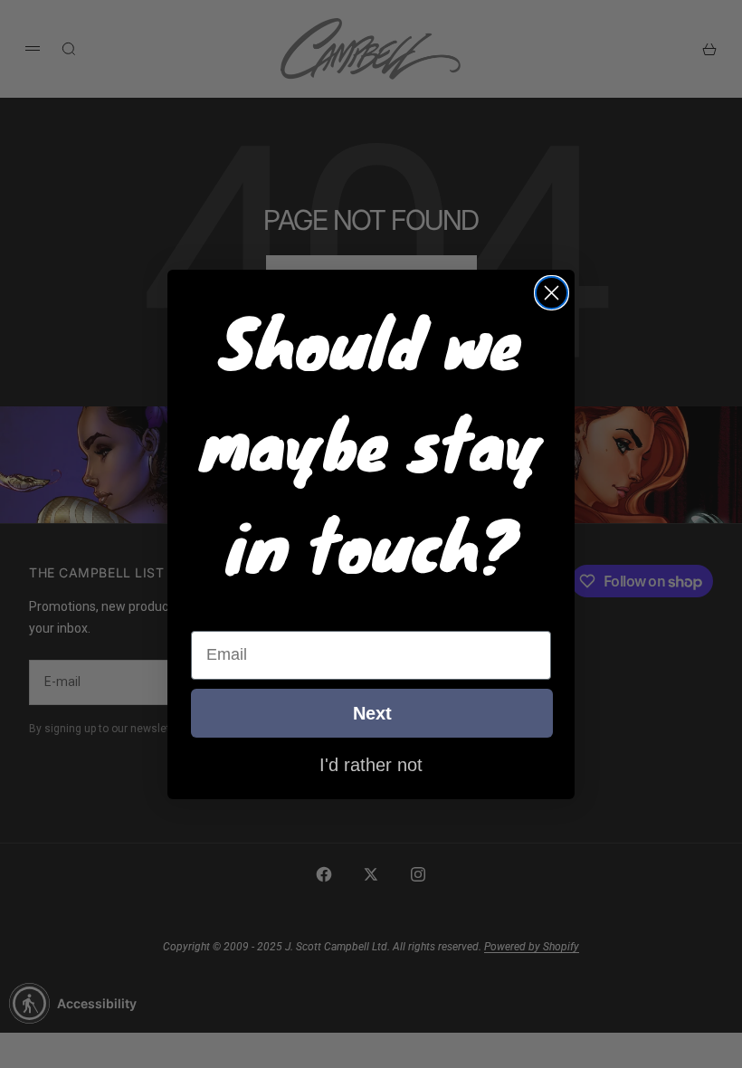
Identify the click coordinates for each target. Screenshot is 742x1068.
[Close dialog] (551, 293)
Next (372, 713)
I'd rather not (371, 764)
